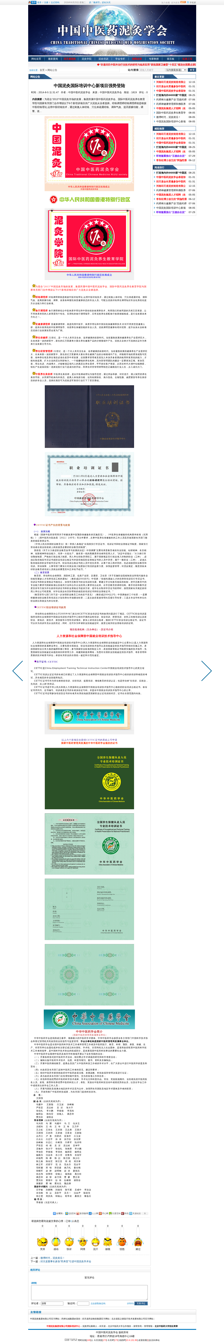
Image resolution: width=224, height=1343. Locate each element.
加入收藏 (165, 2)
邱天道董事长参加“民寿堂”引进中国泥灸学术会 (65, 1261)
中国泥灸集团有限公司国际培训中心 (63, 1326)
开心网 (105, 1213)
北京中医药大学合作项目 (119, 1326)
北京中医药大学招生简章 (166, 1326)
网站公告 (52, 70)
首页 (42, 70)
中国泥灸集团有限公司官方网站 (44, 1319)
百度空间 (116, 1213)
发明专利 (137, 1326)
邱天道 (102, 1326)
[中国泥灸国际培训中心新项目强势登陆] (89, 153)
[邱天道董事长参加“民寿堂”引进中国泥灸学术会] (18, 671)
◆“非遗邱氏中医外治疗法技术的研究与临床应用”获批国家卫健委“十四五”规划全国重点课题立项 (128, 64)
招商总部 (137, 58)
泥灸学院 (87, 58)
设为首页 (175, 2)
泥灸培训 (103, 58)
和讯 (126, 1213)
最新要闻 (53, 58)
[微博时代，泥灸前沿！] (205, 671)
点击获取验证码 (98, 1303)
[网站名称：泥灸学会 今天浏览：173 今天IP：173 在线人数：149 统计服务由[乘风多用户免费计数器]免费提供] (71, 1340)
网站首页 (36, 58)
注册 (46, 2)
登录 (39, 2)
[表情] (34, 1283)
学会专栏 (120, 58)
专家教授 (154, 58)
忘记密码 (55, 2)
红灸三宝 (187, 58)
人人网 (95, 1213)
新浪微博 (84, 1213)
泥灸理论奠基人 (89, 1326)
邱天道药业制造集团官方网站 (96, 1319)
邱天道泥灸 (70, 58)
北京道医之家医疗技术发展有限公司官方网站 (132, 1319)
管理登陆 (148, 1326)
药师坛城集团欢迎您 (70, 1319)
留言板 (170, 58)
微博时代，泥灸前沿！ (52, 1257)
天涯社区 (136, 1213)
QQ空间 (72, 1213)
